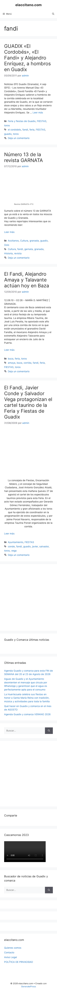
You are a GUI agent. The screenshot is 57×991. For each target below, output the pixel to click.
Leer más (38, 112)
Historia (8, 253)
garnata (28, 249)
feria (31, 129)
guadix (8, 134)
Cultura (24, 240)
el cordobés (14, 129)
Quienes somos (12, 947)
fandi (25, 129)
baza (10, 358)
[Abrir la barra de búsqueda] (53, 14)
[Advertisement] (28, 597)
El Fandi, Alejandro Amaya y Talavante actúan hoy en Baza (26, 279)
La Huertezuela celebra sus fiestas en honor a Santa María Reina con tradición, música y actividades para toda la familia (27, 698)
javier (35, 546)
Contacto (9, 952)
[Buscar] (49, 730)
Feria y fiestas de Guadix (22, 121)
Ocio (6, 245)
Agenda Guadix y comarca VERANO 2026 (27, 714)
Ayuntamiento (15, 542)
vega (14, 550)
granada (34, 240)
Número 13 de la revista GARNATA (23, 157)
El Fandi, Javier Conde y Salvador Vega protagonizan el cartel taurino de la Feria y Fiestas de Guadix (28, 402)
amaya (11, 362)
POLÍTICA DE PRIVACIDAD (18, 962)
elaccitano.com (28, 5)
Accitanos (13, 240)
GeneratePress (28, 986)
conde (11, 546)
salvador (44, 546)
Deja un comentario (18, 138)
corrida (27, 362)
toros (7, 125)
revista (18, 253)
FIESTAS (41, 121)
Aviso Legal (10, 957)
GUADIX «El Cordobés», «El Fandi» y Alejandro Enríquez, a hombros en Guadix (27, 57)
